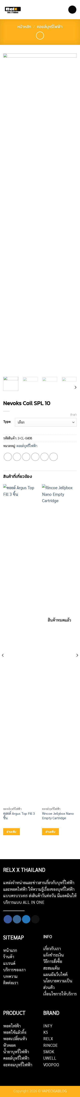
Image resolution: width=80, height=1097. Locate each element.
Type (7, 421)
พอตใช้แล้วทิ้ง (14, 1032)
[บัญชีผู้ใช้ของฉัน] (63, 9)
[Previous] (10, 213)
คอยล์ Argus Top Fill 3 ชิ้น (19, 815)
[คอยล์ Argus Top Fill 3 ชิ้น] (20, 644)
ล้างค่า (73, 414)
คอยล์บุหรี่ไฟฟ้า (50, 27)
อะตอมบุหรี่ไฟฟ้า (17, 1064)
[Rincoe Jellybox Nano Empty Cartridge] (59, 644)
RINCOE (50, 1045)
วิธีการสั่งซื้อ (52, 961)
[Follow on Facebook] (8, 919)
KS (45, 1032)
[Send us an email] (35, 919)
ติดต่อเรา (10, 982)
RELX (48, 1038)
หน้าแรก (10, 950)
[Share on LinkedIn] (53, 457)
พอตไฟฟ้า (12, 1025)
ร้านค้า (8, 956)
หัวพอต (9, 1045)
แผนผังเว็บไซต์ (55, 974)
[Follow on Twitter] (26, 919)
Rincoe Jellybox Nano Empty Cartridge (58, 815)
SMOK (48, 1051)
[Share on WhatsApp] (8, 457)
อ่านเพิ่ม (11, 832)
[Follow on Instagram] (17, 919)
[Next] (70, 213)
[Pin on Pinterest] (44, 457)
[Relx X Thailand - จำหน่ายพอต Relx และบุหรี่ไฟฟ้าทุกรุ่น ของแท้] (14, 9)
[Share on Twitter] (26, 457)
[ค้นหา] (56, 9)
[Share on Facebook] (17, 457)
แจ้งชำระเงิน (53, 954)
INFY (47, 1025)
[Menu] (72, 10)
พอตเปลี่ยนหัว (15, 1038)
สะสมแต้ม (51, 967)
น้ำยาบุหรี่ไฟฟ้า (16, 1051)
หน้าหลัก (24, 27)
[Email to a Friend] (35, 457)
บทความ (10, 976)
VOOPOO (51, 1064)
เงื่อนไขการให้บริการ (60, 993)
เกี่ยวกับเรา (52, 948)
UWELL (49, 1057)
